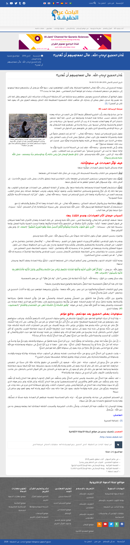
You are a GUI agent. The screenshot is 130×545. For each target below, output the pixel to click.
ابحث (91, 3)
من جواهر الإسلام (82, 29)
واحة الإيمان (70, 29)
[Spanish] (62, 3)
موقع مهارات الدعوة (17, 497)
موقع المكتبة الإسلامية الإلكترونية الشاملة (17, 507)
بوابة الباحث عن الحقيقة (114, 507)
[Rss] (7, 4)
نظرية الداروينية (96, 29)
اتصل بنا (102, 3)
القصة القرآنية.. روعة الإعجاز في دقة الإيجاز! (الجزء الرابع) (94, 466)
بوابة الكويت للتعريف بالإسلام (111, 501)
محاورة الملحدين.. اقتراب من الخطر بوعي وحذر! (98, 463)
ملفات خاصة (39, 29)
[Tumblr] (20, 4)
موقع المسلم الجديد (62, 503)
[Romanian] (53, 3)
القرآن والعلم (107, 29)
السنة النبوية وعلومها (38, 507)
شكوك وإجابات (59, 29)
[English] (66, 3)
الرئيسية (119, 3)
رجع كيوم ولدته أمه (67, 445)
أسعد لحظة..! (112, 472)
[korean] (49, 3)
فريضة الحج (38, 445)
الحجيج (79, 445)
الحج (85, 445)
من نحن (111, 3)
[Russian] (57, 3)
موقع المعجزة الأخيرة (85, 531)
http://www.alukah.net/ (111, 437)
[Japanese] (45, 3)
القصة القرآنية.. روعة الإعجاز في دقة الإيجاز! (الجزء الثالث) (94, 469)
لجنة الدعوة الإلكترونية (114, 494)
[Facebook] (24, 4)
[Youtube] (11, 4)
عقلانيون (49, 29)
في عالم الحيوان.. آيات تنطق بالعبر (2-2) (101, 460)
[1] (106, 104)
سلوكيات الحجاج (51, 445)
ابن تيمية (108, 445)
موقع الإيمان (88, 525)
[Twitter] (16, 4)
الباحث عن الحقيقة (95, 445)
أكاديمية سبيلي (64, 497)
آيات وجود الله (118, 29)
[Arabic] (70, 3)
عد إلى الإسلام (109, 542)
